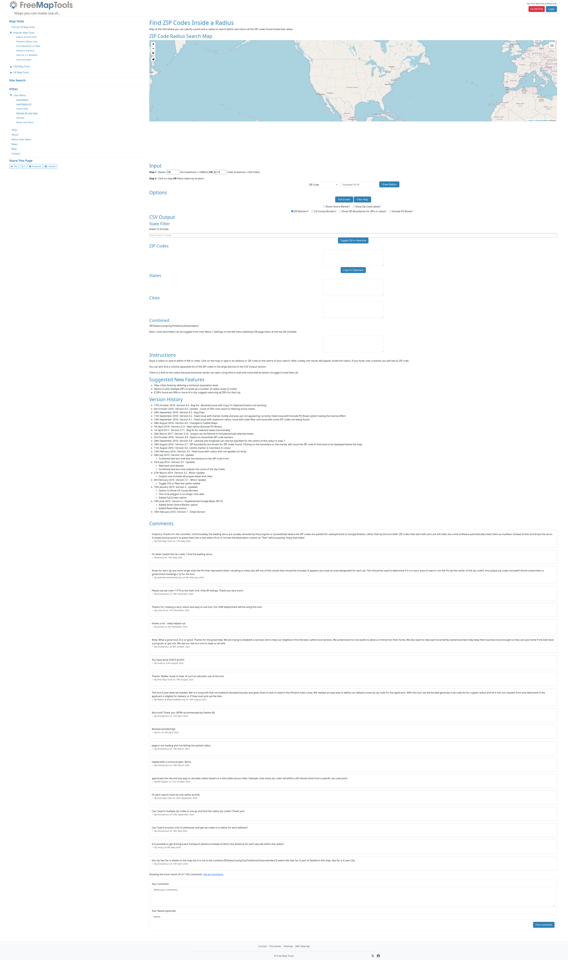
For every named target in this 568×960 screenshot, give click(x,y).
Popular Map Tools (23, 32)
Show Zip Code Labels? (368, 206)
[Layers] (552, 45)
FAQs (14, 130)
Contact (16, 153)
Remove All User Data (27, 113)
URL (15, 166)
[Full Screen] (153, 53)
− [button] (153, 48)
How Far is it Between (27, 55)
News (15, 144)
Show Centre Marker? (337, 206)
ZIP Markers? (301, 211)
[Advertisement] (238, 142)
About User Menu (25, 122)
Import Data (22, 108)
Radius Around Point (26, 37)
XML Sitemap (302, 946)
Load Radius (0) (23, 104)
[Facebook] (378, 955)
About (15, 134)
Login (551, 9)
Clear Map (362, 199)
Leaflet (530, 120)
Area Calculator (24, 59)
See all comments (213, 874)
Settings (20, 117)
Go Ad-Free (536, 9)
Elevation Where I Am (27, 41)
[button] (153, 59)
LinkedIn (51, 166)
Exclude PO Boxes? (402, 211)
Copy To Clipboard (353, 270)
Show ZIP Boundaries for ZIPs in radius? (363, 211)
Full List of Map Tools (23, 27)
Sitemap (288, 946)
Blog (14, 148)
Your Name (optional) (164, 911)
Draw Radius (389, 184)
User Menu (19, 95)
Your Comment (160, 884)
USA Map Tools (21, 66)
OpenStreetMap (541, 120)
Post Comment (543, 924)
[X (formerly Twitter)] (372, 955)
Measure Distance (25, 50)
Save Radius (22, 99)
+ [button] (153, 44)
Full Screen (344, 199)
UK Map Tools (21, 72)
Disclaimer (275, 946)
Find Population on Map (28, 46)
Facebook (36, 166)
